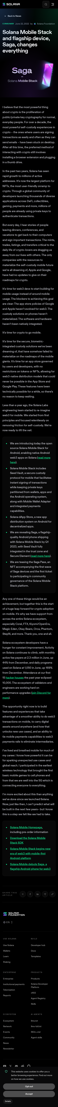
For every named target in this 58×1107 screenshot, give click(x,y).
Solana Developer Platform (39, 986)
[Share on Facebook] (30, 894)
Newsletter (8, 1048)
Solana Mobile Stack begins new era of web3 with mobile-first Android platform (30, 853)
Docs (33, 951)
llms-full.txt (36, 1026)
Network (7, 1026)
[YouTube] (5, 1066)
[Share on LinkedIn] (37, 894)
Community (8, 1037)
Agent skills (36, 1037)
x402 (33, 993)
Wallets (6, 951)
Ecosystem (8, 1021)
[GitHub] (29, 1066)
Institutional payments (14, 984)
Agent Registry (38, 998)
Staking (6, 962)
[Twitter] (10, 1066)
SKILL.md (35, 1032)
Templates (36, 956)
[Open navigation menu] (52, 4)
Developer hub (38, 945)
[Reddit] (22, 1066)
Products (35, 978)
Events (6, 1032)
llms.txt (34, 1021)
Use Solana (8, 945)
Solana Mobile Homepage (26, 827)
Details (8, 1101)
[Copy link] (52, 894)
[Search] (46, 4)
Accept (29, 1094)
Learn (6, 956)
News (6, 1043)
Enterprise (8, 978)
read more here (40, 556)
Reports (7, 995)
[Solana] (11, 4)
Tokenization (9, 990)
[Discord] (16, 1066)
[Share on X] (23, 894)
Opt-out (29, 1086)
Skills (33, 1004)
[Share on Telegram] (45, 894)
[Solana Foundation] (29, 914)
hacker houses (15, 678)
